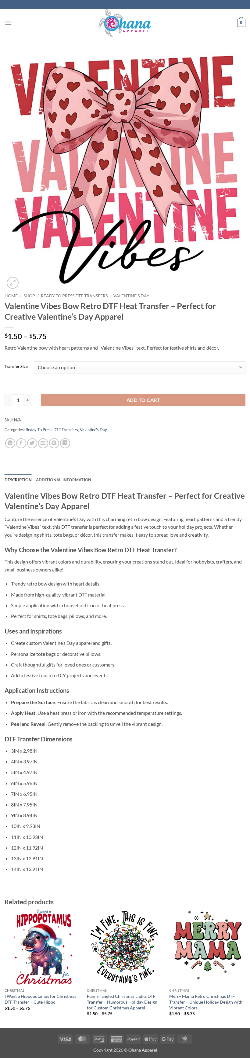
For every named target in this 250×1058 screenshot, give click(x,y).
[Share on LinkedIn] (65, 443)
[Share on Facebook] (21, 443)
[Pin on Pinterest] (54, 443)
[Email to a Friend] (43, 443)
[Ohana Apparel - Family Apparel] (125, 23)
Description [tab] (18, 479)
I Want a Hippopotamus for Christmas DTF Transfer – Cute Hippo (40, 999)
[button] (8, 22)
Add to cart (143, 400)
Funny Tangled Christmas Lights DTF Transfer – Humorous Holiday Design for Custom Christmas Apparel (122, 1002)
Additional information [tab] (63, 479)
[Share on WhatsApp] (10, 443)
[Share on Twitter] (32, 443)
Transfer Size (16, 367)
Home (11, 295)
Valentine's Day (131, 295)
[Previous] (4, 968)
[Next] (245, 968)
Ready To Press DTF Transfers (74, 295)
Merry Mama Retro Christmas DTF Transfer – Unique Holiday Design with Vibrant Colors (205, 1002)
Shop (29, 295)
